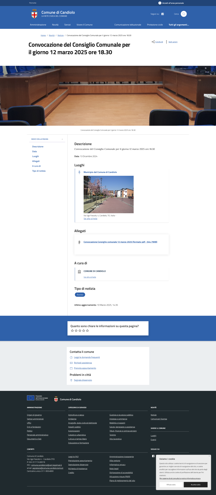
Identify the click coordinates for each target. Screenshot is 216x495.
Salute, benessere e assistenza (122, 426)
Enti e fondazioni (34, 426)
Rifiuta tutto (171, 484)
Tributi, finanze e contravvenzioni (123, 430)
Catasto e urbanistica (77, 434)
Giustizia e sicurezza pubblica (121, 414)
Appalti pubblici (74, 426)
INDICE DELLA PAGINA (39, 139)
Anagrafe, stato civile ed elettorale (82, 422)
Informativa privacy (118, 464)
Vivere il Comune (84, 24)
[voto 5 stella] (87, 330)
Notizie (153, 414)
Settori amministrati (35, 418)
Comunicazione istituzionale (127, 24)
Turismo (113, 434)
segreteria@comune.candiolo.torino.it (47, 468)
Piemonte (32, 2)
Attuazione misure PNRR (120, 476)
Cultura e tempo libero (77, 438)
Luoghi (153, 435)
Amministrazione (38, 24)
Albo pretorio (115, 460)
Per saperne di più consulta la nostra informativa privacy (180, 478)
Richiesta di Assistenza (77, 468)
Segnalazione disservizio (78, 464)
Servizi (67, 24)
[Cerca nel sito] (184, 14)
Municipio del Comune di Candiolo (100, 172)
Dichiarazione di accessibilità (121, 472)
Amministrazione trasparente (122, 456)
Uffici (29, 422)
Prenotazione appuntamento (80, 460)
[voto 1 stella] (72, 330)
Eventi (153, 439)
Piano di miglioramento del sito (122, 480)
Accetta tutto (195, 484)
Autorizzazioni (74, 430)
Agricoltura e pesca (76, 414)
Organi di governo (34, 414)
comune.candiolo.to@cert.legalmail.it (46, 465)
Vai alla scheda (90, 218)
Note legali (114, 468)
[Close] (209, 456)
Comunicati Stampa (159, 418)
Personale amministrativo (37, 434)
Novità (55, 24)
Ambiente (72, 418)
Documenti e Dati (34, 438)
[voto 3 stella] (80, 330)
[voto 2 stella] (76, 330)
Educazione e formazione (78, 442)
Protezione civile (155, 24)
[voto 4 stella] (84, 330)
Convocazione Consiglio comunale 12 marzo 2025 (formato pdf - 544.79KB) (120, 242)
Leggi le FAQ (73, 456)
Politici (29, 430)
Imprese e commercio (118, 418)
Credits (71, 472)
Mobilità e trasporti (117, 422)
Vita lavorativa (116, 438)
